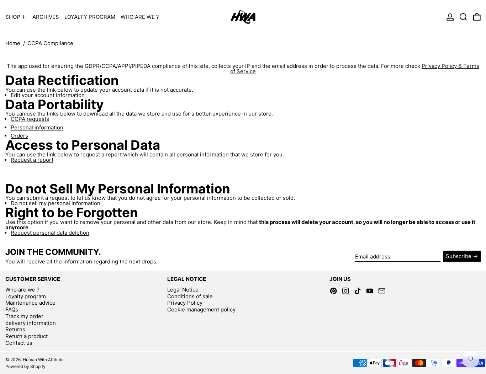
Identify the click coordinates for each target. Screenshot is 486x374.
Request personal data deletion (50, 233)
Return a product (26, 336)
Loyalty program (25, 296)
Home (12, 43)
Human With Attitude (43, 359)
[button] (463, 17)
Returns (15, 329)
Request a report (32, 160)
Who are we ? (22, 289)
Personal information (37, 127)
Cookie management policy (201, 309)
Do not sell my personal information (55, 203)
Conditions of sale (190, 296)
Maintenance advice (30, 302)
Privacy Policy (184, 302)
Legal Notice (183, 289)
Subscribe (458, 256)
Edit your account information (48, 95)
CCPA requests (30, 119)
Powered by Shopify (25, 366)
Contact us (18, 343)
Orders (19, 136)
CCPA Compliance (50, 43)
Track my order (24, 316)
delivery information (30, 323)
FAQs (11, 309)
